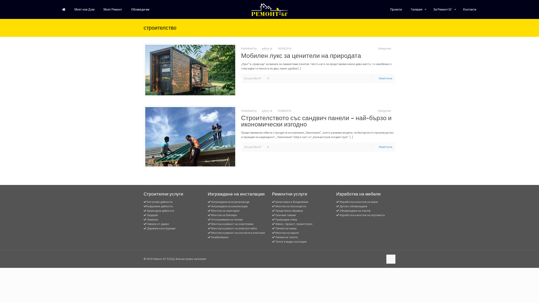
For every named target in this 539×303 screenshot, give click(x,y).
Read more (385, 78)
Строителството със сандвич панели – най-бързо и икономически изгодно (316, 121)
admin (265, 48)
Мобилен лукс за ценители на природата (301, 55)
